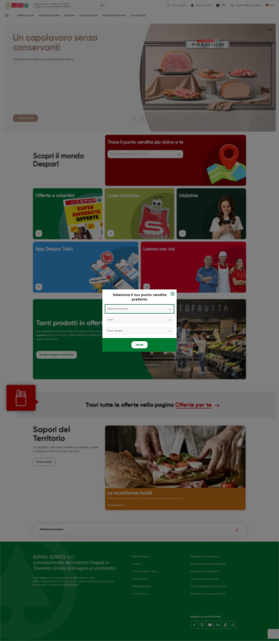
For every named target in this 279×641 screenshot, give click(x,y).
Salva (139, 345)
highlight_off (172, 293)
